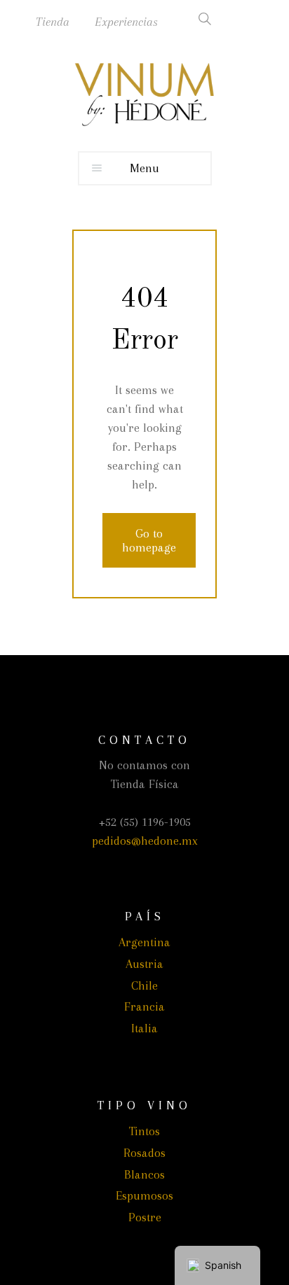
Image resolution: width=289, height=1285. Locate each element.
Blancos (144, 1174)
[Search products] (199, 19)
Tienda (52, 22)
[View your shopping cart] (252, 19)
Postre (144, 1217)
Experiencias (126, 22)
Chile (144, 985)
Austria (144, 964)
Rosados (144, 1153)
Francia (144, 1006)
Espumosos (144, 1195)
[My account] (226, 19)
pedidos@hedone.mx (145, 841)
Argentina (144, 942)
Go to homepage (149, 540)
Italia (144, 1028)
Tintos (144, 1131)
